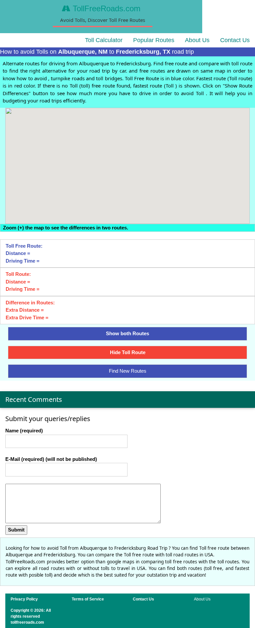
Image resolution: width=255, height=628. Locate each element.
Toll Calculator (104, 40)
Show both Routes (127, 333)
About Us (197, 40)
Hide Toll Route (127, 352)
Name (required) (24, 430)
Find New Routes (127, 371)
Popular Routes (153, 40)
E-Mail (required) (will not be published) (51, 459)
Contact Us (235, 40)
